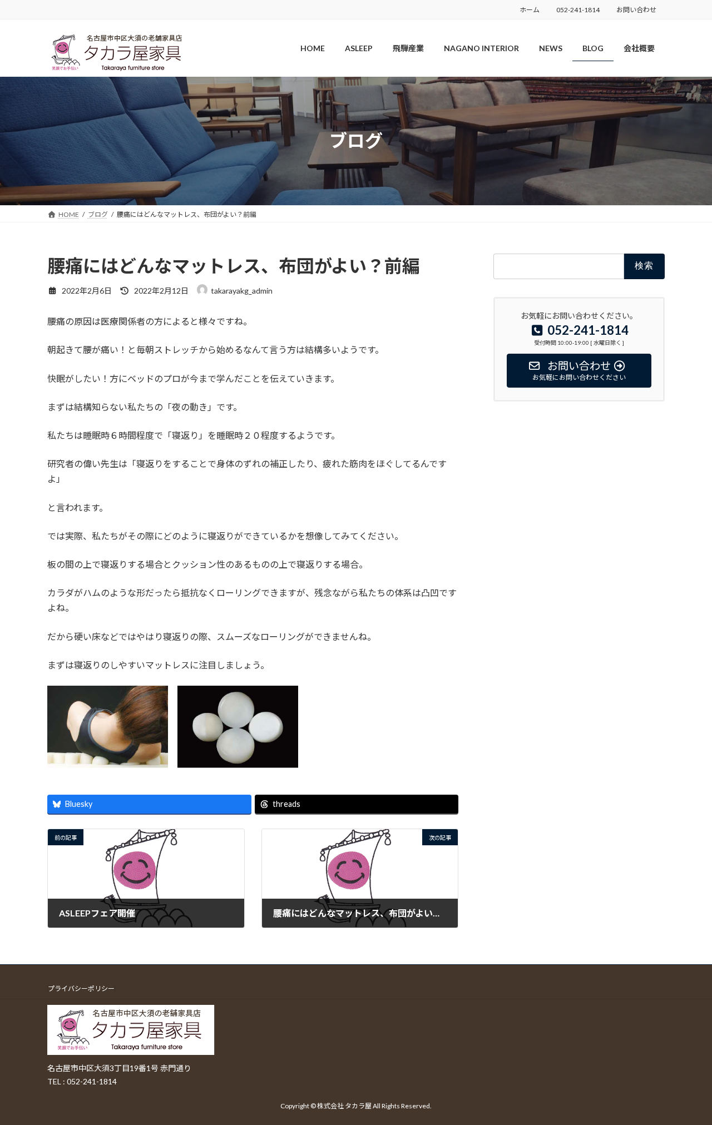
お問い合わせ (636, 10)
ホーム (530, 10)
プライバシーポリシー (81, 988)
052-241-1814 (578, 10)
